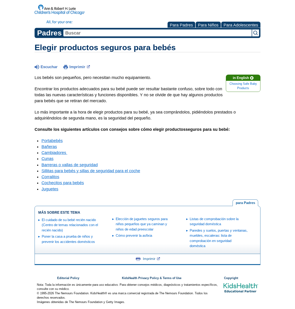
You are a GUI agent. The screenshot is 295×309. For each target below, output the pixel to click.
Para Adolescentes (241, 25)
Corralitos (50, 177)
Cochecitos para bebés (62, 183)
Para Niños (208, 25)
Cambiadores (54, 152)
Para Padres (181, 25)
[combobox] (157, 32)
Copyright (231, 278)
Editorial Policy (68, 278)
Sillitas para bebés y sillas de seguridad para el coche (90, 171)
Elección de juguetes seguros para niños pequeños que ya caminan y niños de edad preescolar (142, 224)
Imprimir (77, 67)
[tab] (245, 202)
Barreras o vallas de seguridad (69, 165)
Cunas (47, 158)
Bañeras (49, 146)
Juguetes (49, 189)
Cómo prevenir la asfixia (134, 235)
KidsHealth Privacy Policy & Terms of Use (151, 278)
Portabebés (52, 140)
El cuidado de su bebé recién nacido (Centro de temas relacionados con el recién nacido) (70, 225)
